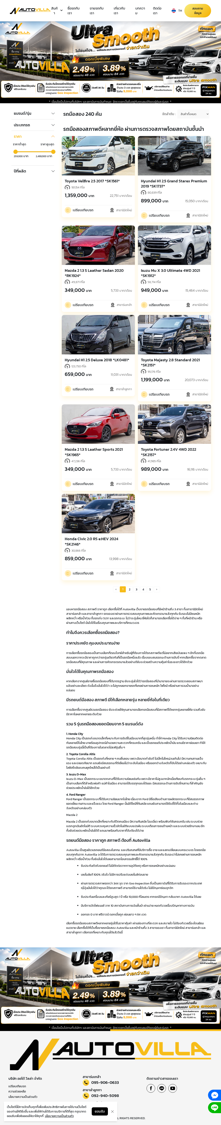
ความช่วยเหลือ (17, 1091)
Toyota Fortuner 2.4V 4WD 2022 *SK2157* (168, 451)
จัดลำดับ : (169, 114)
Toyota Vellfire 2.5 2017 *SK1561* (92, 181)
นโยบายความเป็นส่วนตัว (22, 1097)
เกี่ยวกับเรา (119, 11)
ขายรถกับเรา (97, 11)
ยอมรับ (100, 1111)
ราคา (18, 136)
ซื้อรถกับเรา (74, 11)
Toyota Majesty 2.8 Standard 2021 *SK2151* (170, 362)
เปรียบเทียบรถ (17, 1086)
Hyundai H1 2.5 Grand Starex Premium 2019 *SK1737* (174, 183)
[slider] (15, 152)
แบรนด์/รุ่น (22, 113)
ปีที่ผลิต (20, 171)
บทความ (140, 11)
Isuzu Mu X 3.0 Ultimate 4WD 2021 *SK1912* (170, 273)
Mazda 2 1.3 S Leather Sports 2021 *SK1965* (94, 451)
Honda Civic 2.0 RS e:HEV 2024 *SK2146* (91, 541)
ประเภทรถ (22, 125)
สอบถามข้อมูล (197, 10)
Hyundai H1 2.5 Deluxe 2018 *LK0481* (97, 360)
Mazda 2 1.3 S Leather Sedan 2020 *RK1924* (94, 273)
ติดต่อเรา (157, 11)
